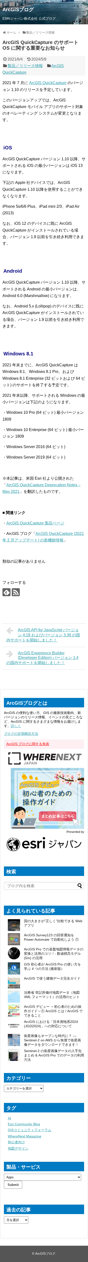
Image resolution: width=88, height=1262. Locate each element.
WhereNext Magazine (24, 1136)
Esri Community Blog (24, 1124)
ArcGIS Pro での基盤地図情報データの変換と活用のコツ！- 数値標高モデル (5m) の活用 (53, 953)
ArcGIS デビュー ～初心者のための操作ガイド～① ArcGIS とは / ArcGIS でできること (53, 1011)
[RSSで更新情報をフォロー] (16, 592)
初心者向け (16, 1142)
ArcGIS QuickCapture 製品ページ (35, 523)
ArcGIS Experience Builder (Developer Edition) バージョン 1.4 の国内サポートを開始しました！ (42, 658)
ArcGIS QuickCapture (47, 83)
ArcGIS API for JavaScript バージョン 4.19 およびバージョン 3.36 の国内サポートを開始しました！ (43, 635)
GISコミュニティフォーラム (29, 1130)
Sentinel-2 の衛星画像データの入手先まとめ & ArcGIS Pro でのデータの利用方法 (54, 1055)
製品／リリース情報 (25, 66)
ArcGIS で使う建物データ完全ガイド (52, 978)
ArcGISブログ (18, 9)
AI (9, 1118)
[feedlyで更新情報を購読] (6, 592)
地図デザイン (18, 1148)
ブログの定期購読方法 (21, 734)
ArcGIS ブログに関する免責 (27, 744)
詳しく (16, 726)
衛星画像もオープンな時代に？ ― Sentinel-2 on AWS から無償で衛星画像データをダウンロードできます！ (52, 1040)
